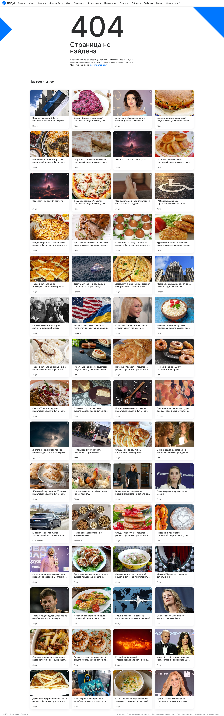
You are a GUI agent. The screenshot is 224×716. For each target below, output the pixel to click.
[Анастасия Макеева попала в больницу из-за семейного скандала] (132, 109)
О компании (14, 714)
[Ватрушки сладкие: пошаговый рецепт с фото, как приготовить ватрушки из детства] (91, 648)
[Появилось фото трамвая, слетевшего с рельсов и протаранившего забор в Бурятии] (91, 441)
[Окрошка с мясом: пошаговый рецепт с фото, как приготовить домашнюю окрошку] (132, 565)
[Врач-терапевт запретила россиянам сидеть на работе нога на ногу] (132, 482)
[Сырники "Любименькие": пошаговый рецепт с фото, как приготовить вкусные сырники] (174, 150)
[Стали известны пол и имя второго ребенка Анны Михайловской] (174, 606)
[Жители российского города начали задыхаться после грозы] (49, 441)
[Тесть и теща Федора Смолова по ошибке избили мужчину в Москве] (49, 606)
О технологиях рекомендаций (138, 714)
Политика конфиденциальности (163, 714)
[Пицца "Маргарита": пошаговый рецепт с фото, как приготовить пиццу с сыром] (49, 233)
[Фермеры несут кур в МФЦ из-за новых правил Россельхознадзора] (91, 482)
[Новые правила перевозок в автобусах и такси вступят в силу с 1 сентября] (91, 689)
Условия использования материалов (191, 714)
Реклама (24, 714)
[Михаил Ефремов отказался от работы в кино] (174, 565)
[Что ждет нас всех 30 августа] (132, 150)
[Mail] (4, 3)
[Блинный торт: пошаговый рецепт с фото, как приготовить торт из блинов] (91, 399)
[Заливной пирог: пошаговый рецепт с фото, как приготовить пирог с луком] (174, 109)
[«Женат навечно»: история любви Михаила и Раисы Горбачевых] (49, 316)
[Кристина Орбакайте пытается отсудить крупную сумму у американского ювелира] (132, 316)
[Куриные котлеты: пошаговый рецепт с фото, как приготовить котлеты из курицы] (174, 233)
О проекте (121, 714)
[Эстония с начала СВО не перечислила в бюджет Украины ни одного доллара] (49, 109)
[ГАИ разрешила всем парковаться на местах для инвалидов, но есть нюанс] (174, 192)
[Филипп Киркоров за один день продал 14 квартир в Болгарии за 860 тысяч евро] (49, 565)
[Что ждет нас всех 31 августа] (49, 192)
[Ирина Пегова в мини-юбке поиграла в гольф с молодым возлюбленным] (174, 689)
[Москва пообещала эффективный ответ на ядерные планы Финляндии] (174, 275)
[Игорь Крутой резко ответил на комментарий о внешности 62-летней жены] (174, 648)
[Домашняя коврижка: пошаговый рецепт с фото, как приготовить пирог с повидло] (49, 689)
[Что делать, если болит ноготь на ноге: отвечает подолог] (132, 192)
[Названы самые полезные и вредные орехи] (91, 523)
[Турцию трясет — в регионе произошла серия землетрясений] (132, 606)
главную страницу (98, 65)
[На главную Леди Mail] (10, 3)
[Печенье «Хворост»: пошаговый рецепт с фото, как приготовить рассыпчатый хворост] (132, 358)
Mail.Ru (5, 714)
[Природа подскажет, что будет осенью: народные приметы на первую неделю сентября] (174, 399)
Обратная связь (213, 714)
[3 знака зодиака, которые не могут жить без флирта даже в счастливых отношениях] (174, 441)
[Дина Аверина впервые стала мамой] (174, 482)
